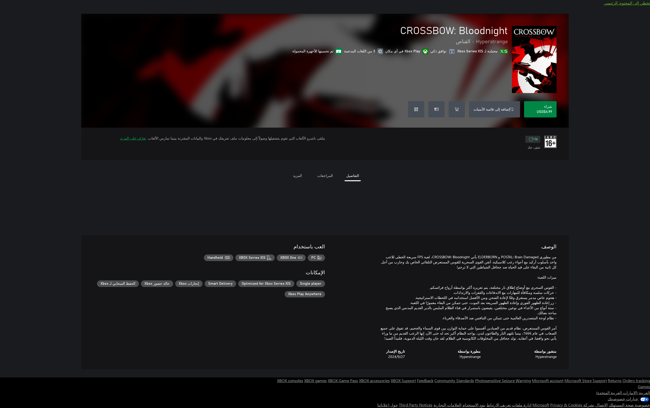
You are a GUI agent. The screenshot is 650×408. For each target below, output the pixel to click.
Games (644, 386)
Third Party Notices (415, 404)
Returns (615, 380)
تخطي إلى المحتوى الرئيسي (627, 3)
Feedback (425, 380)
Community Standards (454, 380)
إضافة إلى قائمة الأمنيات (492, 109)
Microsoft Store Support (585, 380)
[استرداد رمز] (416, 109)
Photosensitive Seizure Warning (503, 380)
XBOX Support (403, 380)
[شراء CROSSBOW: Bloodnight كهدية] (436, 109)
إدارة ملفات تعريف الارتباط (508, 404)
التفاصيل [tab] (352, 175)
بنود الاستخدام (473, 404)
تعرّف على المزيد (133, 138)
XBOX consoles (290, 380)
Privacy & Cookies (566, 404)
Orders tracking (636, 380)
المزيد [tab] (297, 175)
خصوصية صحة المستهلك (629, 404)
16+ (535, 139)
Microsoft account (547, 380)
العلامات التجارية (447, 404)
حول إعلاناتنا (387, 404)
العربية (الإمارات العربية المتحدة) (623, 392)
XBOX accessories (374, 380)
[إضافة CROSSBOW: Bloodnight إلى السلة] (457, 109)
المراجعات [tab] (325, 175)
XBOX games (315, 380)
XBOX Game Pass (343, 380)
